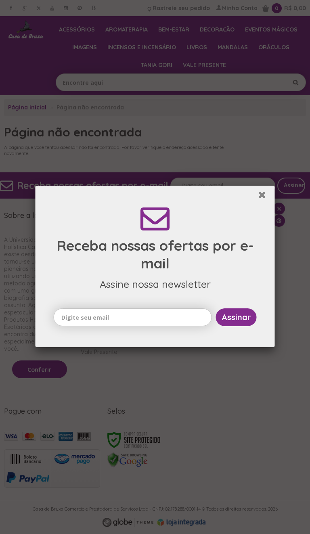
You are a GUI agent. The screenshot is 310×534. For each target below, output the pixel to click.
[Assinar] (236, 318)
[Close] (265, 197)
